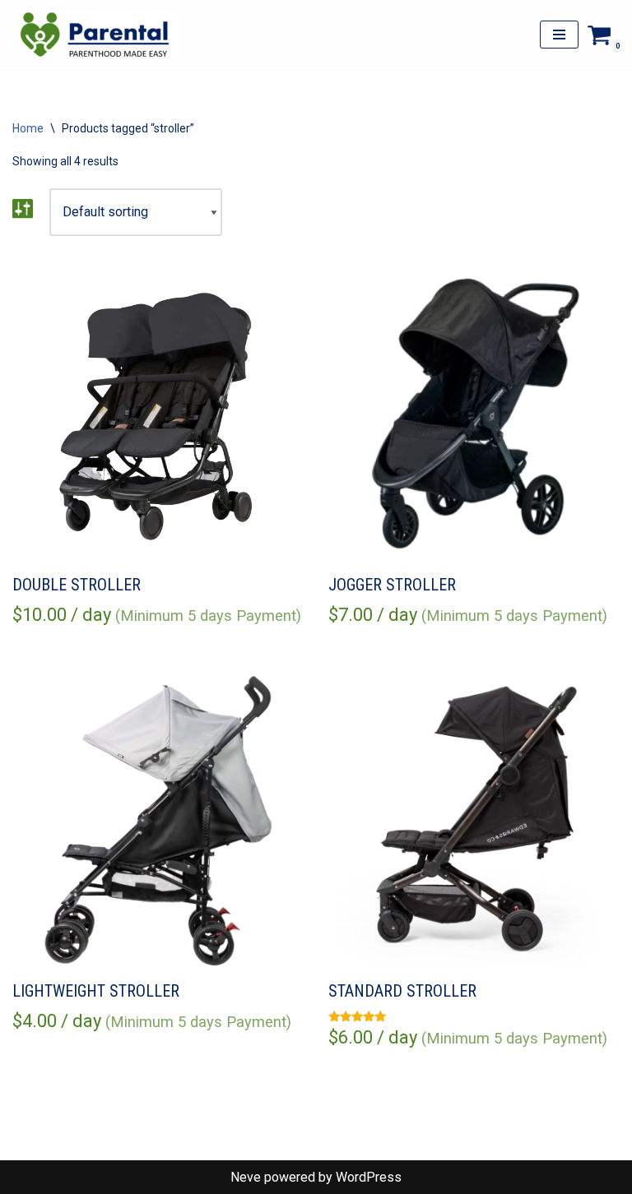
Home (28, 128)
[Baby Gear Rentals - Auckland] (94, 35)
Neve (245, 1177)
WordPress (369, 1177)
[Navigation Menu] (559, 35)
